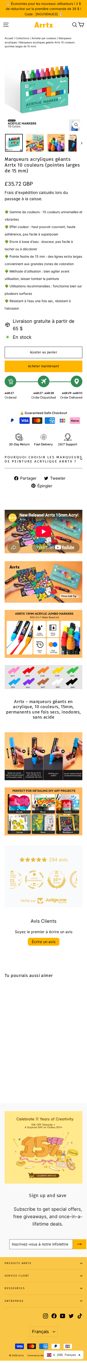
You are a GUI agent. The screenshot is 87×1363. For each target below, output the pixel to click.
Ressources (15, 1288)
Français (40, 1331)
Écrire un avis (43, 941)
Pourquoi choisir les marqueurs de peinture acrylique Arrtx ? (43, 459)
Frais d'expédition (21, 192)
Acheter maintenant (43, 366)
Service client (17, 1275)
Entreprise (14, 1301)
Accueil (9, 38)
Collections (22, 38)
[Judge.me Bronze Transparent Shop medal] (66, 879)
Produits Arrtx (18, 1263)
